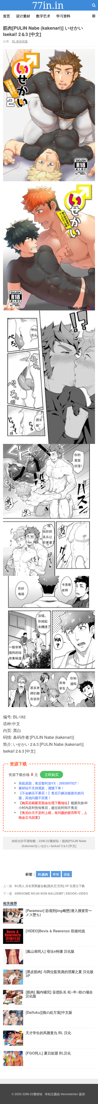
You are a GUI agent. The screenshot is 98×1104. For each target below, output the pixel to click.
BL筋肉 (43, 874)
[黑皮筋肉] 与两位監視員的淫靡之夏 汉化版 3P (59, 974)
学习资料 (63, 15)
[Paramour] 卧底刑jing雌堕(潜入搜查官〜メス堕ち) (59, 912)
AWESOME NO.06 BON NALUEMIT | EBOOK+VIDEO (51, 893)
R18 (56, 874)
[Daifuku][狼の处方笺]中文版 (49, 1012)
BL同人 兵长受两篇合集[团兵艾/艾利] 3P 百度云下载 (50, 886)
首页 (6, 15)
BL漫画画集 (20, 41)
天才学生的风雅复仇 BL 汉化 (48, 1033)
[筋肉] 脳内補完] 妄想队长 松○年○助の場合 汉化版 (59, 994)
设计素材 (23, 15)
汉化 (67, 874)
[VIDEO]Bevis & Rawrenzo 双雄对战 (55, 931)
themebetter (69, 1094)
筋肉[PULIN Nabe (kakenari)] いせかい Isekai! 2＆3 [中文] (43, 31)
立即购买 (51, 774)
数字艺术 (43, 15)
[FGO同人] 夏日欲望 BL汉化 (48, 1053)
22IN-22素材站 (49, 5)
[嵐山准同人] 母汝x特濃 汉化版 (50, 951)
